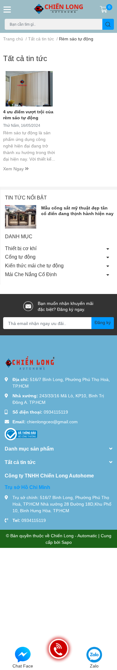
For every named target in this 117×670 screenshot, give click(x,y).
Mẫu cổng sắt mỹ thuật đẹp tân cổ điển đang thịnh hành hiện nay (77, 210)
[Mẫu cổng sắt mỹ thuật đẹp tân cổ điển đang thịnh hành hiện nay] (20, 217)
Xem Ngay (14, 168)
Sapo (66, 542)
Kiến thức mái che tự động (34, 265)
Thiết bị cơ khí (21, 248)
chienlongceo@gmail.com (52, 421)
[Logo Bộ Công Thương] (21, 433)
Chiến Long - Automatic (74, 535)
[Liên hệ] (23, 654)
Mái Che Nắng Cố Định (31, 274)
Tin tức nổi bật (26, 197)
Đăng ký (103, 322)
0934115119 (56, 412)
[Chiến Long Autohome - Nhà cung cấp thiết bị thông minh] (58, 9)
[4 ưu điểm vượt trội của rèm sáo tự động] (29, 88)
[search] (108, 24)
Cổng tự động (20, 257)
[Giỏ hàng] (103, 9)
